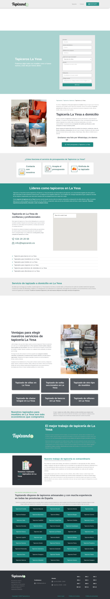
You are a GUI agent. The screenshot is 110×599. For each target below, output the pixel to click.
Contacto (82, 4)
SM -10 (78, 587)
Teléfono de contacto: (68, 50)
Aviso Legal (61, 596)
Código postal (66, 78)
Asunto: (65, 62)
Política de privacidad (92, 596)
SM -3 (94, 576)
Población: (65, 73)
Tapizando (74, 4)
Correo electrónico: (68, 45)
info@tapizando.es (41, 583)
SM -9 (94, 583)
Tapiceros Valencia (68, 100)
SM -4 (78, 580)
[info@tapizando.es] (35, 583)
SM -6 (94, 580)
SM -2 (86, 576)
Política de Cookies (74, 596)
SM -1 (78, 576)
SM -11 (87, 587)
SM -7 (78, 583)
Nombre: (65, 39)
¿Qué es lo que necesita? (69, 57)
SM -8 (86, 583)
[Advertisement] (55, 19)
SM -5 (86, 580)
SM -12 (95, 587)
